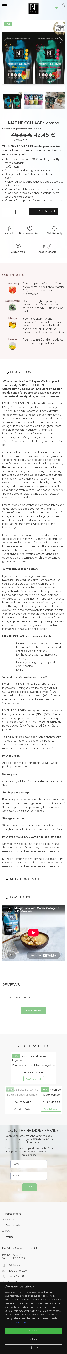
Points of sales (13, 1214)
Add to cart (46, 211)
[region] (33, 1318)
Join (29, 1187)
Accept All (33, 1331)
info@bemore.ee (17, 1271)
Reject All (33, 1348)
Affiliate (9, 1237)
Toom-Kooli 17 (15, 1276)
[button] (61, 40)
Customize (33, 1339)
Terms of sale (12, 1225)
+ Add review (33, 1010)
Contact (9, 1220)
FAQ (7, 1231)
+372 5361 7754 (16, 1265)
